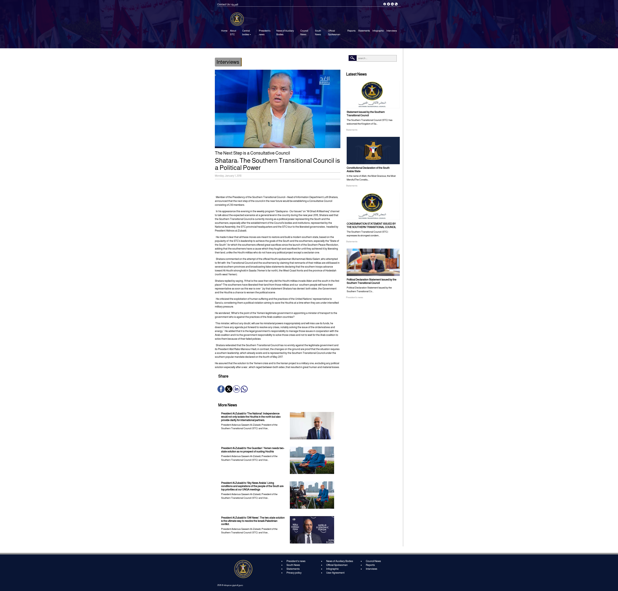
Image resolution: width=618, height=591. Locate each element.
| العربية (234, 4)
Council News (304, 32)
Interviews (391, 30)
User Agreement (335, 572)
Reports (351, 30)
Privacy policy (294, 572)
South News (318, 32)
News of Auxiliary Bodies (285, 32)
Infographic (378, 30)
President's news (264, 32)
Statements (364, 30)
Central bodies (246, 32)
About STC (233, 32)
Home (224, 30)
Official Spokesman (334, 32)
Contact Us (223, 4)
